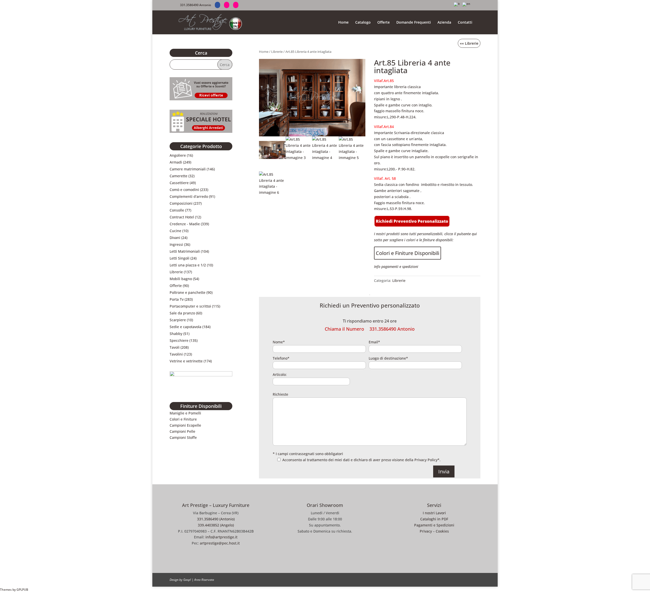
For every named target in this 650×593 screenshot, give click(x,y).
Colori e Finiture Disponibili (407, 253)
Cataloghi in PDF (434, 519)
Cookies (442, 531)
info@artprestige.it (221, 537)
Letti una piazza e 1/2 (188, 265)
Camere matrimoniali (188, 169)
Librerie (277, 51)
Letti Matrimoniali (185, 251)
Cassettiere (179, 182)
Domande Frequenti (413, 23)
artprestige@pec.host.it (220, 543)
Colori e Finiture (183, 419)
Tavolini (176, 354)
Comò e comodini (184, 189)
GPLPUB (22, 589)
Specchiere (179, 340)
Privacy (426, 531)
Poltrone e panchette (187, 292)
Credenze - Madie (185, 223)
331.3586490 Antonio (195, 5)
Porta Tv (177, 299)
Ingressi (176, 244)
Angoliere (178, 155)
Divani (175, 237)
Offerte (383, 23)
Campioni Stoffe (183, 437)
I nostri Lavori (434, 512)
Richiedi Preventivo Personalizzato (412, 221)
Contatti (465, 23)
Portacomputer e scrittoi (190, 306)
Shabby (176, 333)
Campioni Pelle (182, 431)
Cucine (175, 230)
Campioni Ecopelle (185, 425)
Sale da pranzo (182, 313)
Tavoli (175, 347)
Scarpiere (178, 319)
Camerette (178, 175)
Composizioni (181, 203)
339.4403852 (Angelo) (216, 525)
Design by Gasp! (180, 580)
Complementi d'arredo (189, 196)
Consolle (177, 210)
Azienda (444, 23)
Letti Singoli (179, 258)
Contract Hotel (182, 217)
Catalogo (363, 23)
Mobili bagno (181, 278)
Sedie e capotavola (185, 326)
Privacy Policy (425, 459)
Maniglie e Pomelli (185, 413)
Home (343, 23)
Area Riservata (204, 580)
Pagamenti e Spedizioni (434, 525)
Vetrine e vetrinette (186, 361)
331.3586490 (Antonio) (216, 519)
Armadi (176, 162)
